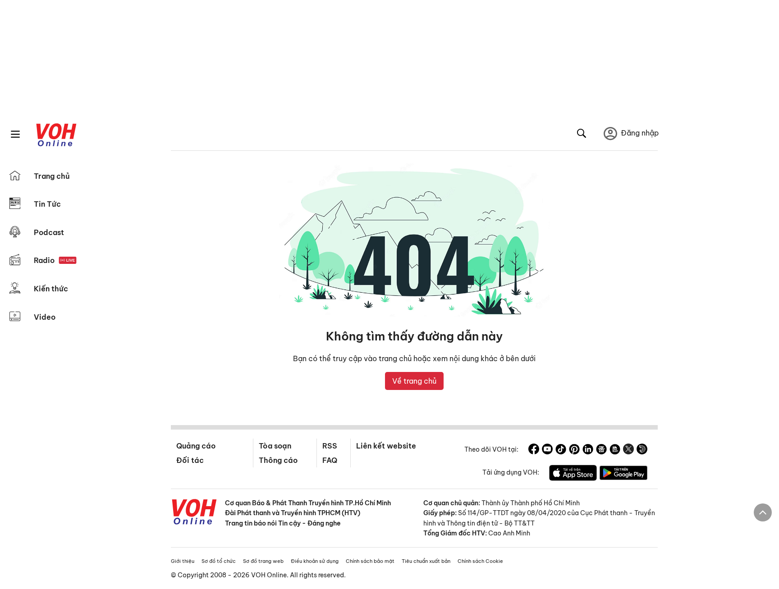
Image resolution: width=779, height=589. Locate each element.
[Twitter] (628, 450)
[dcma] (614, 450)
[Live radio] (68, 261)
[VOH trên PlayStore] (623, 474)
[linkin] (587, 450)
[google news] (601, 450)
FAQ (329, 460)
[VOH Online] (194, 513)
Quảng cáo (195, 445)
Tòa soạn (275, 445)
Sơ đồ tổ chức (219, 561)
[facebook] (533, 450)
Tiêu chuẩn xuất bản (426, 561)
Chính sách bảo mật (370, 561)
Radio (44, 260)
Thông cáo (278, 460)
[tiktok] (560, 450)
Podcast (49, 232)
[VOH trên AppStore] (573, 474)
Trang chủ (52, 176)
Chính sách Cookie (480, 561)
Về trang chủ (414, 380)
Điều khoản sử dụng (315, 561)
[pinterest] (574, 450)
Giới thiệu (182, 561)
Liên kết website (386, 445)
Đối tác (190, 460)
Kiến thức (51, 288)
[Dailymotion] (642, 450)
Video (44, 317)
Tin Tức (47, 203)
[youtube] (547, 450)
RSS (329, 445)
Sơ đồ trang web (263, 561)
